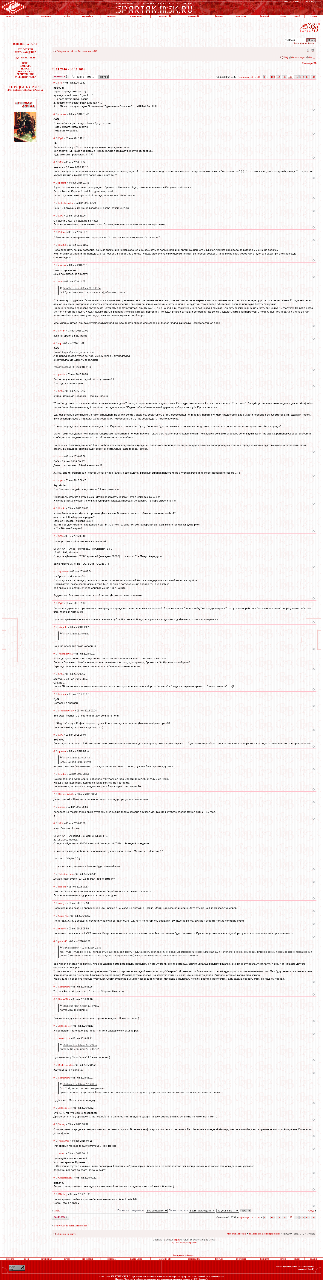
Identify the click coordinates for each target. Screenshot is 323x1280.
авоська (62, 114)
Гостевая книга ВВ (88, 51)
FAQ (285, 57)
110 (284, 76)
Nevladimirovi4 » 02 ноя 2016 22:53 (82, 947)
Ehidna (62, 232)
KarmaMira (64, 986)
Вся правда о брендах (184, 1255)
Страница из (250, 76)
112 (296, 76)
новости (10, 16)
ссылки (313, 16)
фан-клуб (264, 16)
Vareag (61, 1124)
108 (273, 76)
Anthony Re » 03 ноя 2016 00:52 (80, 1044)
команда (111, 16)
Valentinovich (65, 653)
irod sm (62, 694)
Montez (62, 773)
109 (279, 76)
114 (308, 76)
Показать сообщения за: (131, 1210)
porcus (61, 374)
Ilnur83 (62, 244)
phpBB (177, 1239)
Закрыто (55, 75)
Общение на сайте (66, 51)
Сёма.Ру (310, 1269)
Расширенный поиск (305, 43)
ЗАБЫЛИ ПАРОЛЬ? (25, 77)
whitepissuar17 (66, 1177)
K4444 (61, 330)
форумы (219, 16)
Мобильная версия (307, 50)
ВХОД (25, 63)
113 (302, 76)
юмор (283, 16)
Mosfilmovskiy (66, 710)
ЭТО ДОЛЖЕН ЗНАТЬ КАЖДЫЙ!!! (25, 51)
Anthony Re (64, 1025)
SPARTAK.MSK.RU (120, 1276)
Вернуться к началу (314, 110)
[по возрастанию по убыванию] (233, 1210)
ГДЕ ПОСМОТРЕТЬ (25, 57)
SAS (60, 82)
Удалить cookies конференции (264, 1233)
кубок (67, 16)
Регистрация (298, 57)
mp (59, 343)
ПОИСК (25, 68)
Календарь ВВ (309, 63)
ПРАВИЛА (25, 66)
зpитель (62, 182)
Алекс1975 (64, 1038)
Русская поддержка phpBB (184, 1242)
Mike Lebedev (65, 203)
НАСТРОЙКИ (25, 71)
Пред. (57, 1210)
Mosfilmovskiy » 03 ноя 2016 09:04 (82, 288)
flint (60, 281)
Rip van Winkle (66, 794)
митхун (62, 903)
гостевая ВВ (194, 16)
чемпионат (46, 16)
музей (297, 16)
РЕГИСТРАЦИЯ (25, 74)
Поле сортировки (179, 1210)
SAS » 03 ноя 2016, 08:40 (76, 757)
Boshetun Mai (65, 1065)
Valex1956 (63, 1140)
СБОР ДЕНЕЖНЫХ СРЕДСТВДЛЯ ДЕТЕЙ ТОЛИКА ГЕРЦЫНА (25, 88)
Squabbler (63, 571)
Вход (312, 57)
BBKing (62, 1194)
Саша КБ (63, 915)
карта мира (136, 16)
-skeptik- (62, 627)
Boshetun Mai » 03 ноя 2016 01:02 (81, 1005)
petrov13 (62, 941)
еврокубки (87, 16)
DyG (60, 138)
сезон (26, 16)
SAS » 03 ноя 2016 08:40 (76, 633)
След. (311, 1210)
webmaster (309, 1266)
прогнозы (241, 16)
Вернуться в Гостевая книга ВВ (70, 1225)
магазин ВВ (165, 16)
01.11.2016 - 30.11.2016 (68, 69)
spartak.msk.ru (205, 1276)
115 (314, 76)
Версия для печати (312, 50)
